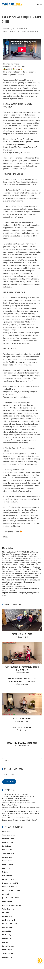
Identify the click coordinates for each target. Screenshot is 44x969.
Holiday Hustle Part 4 (22, 718)
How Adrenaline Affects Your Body (22, 743)
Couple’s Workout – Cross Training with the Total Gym (22, 668)
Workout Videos (27, 31)
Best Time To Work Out (22, 727)
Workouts (36, 31)
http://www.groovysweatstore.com (15, 588)
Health (6, 31)
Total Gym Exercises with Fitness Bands (15, 794)
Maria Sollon (23, 29)
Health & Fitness (15, 31)
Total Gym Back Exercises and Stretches (15, 801)
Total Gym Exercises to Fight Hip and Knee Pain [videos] (20, 811)
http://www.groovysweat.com (13, 586)
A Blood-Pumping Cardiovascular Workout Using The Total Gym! (22, 680)
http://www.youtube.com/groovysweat (17, 593)
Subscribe (9, 782)
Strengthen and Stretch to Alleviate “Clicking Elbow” (19, 820)
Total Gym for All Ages (22, 634)
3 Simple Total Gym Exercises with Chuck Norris (18, 796)
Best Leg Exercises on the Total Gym (14, 798)
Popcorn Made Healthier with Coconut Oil (16, 818)
